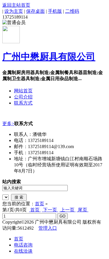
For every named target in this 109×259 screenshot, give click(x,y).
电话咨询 (23, 244)
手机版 (55, 11)
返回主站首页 (16, 5)
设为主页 (13, 11)
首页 (39, 203)
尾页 (82, 209)
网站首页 (23, 90)
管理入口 (47, 228)
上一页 (67, 209)
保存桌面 (35, 11)
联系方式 (23, 102)
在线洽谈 (23, 251)
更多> (8, 123)
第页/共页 (14, 209)
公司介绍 (23, 96)
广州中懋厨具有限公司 (48, 56)
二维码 (72, 11)
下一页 (50, 209)
